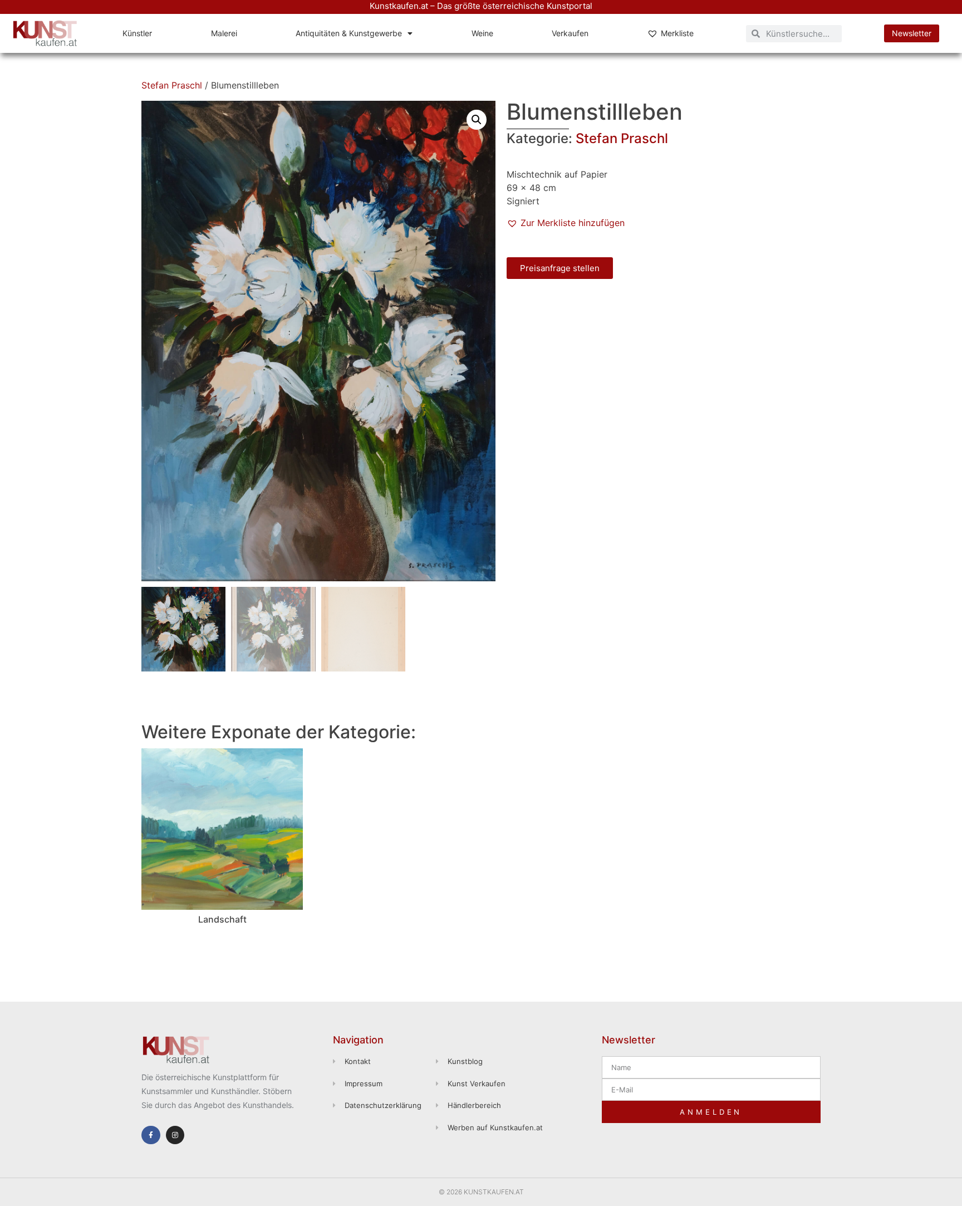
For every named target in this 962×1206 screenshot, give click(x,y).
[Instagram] (175, 1135)
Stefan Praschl (171, 85)
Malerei (224, 33)
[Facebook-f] (150, 1135)
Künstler (137, 33)
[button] (477, 120)
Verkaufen (570, 33)
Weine (482, 33)
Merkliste (677, 33)
